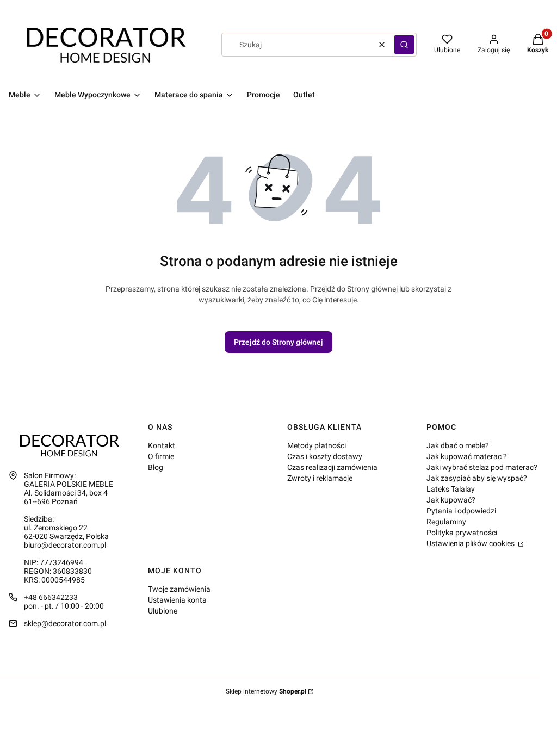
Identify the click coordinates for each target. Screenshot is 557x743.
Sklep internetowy (266, 691)
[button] (404, 44)
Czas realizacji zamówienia (332, 467)
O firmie (161, 456)
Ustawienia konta (177, 600)
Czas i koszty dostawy (324, 456)
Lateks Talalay (450, 489)
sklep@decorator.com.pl (65, 623)
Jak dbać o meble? (457, 445)
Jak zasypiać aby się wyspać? (476, 478)
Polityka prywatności (461, 532)
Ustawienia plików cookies (471, 543)
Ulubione (162, 610)
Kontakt (161, 445)
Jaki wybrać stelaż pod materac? (481, 467)
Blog (155, 467)
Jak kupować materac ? (466, 456)
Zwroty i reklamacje (319, 478)
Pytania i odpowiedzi (461, 510)
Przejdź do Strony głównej (278, 342)
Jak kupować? (450, 500)
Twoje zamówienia (179, 589)
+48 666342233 (51, 597)
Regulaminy (446, 521)
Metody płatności (316, 445)
